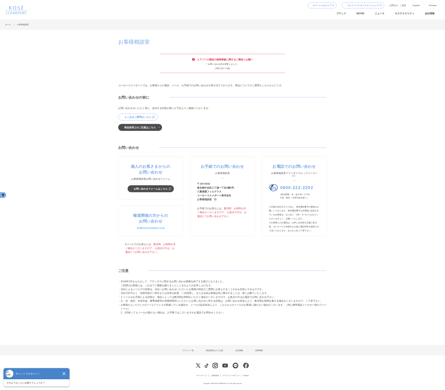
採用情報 (259, 350)
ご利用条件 (214, 375)
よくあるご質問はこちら (137, 117)
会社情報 (430, 13)
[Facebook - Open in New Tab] (206, 365)
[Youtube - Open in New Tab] (225, 366)
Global (246, 375)
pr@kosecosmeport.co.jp (150, 227)
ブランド (341, 13)
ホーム (8, 24)
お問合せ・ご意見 (397, 5)
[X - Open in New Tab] (198, 365)
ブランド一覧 (188, 350)
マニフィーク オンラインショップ (363, 5)
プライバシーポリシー (231, 375)
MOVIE (360, 13)
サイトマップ (201, 375)
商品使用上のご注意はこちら (140, 127)
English (416, 5)
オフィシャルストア (322, 5)
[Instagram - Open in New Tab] (215, 365)
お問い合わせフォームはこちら (151, 188)
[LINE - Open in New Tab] (235, 366)
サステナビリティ (404, 13)
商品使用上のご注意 (214, 350)
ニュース (380, 13)
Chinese (432, 5)
